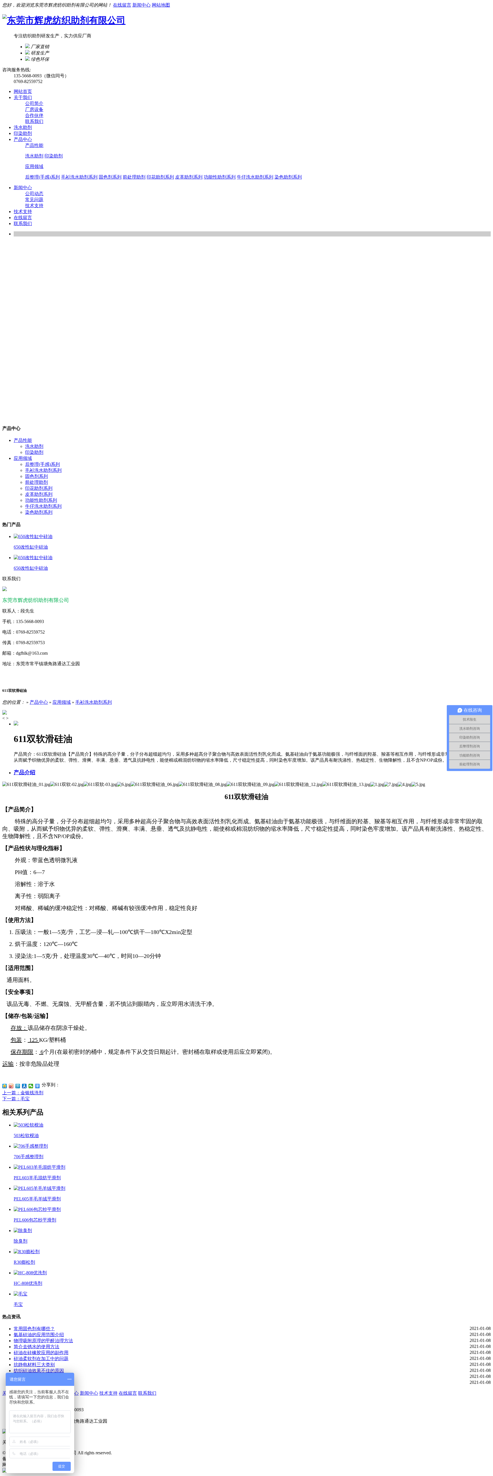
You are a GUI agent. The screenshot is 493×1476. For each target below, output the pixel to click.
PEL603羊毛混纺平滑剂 (37, 1177)
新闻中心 (141, 5)
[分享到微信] (31, 1086)
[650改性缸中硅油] (33, 536)
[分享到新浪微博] (11, 1086)
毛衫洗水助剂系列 (79, 177)
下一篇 (16, 1098)
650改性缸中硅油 (31, 547)
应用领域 (34, 166)
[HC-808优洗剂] (30, 1272)
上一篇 (22, 1092)
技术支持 (34, 205)
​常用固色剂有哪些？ (34, 1328)
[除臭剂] (23, 1230)
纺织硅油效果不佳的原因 (39, 1370)
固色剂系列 (110, 177)
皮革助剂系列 (189, 177)
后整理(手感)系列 (42, 177)
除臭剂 (20, 1241)
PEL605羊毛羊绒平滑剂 (37, 1198)
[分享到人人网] (24, 1086)
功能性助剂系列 (220, 177)
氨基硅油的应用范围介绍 (39, 1334)
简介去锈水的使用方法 (36, 1346)
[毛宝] (20, 1293)
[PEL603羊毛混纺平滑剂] (39, 1167)
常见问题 (34, 199)
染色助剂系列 (288, 177)
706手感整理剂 (28, 1156)
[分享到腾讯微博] (17, 1086)
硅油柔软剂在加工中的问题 (41, 1358)
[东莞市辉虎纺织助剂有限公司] (64, 20)
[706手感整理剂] (31, 1146)
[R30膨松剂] (27, 1251)
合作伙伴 (34, 115)
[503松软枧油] (28, 1125)
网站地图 (161, 5)
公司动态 (34, 193)
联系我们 (34, 121)
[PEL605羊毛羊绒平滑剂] (39, 1188)
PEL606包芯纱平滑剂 (35, 1220)
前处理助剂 (134, 177)
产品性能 (34, 145)
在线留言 (122, 5)
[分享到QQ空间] (4, 1086)
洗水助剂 (34, 155)
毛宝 (18, 1304)
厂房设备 (34, 109)
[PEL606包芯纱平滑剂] (37, 1209)
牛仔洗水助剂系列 (255, 177)
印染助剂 (54, 155)
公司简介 (34, 103)
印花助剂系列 (160, 177)
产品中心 (39, 702)
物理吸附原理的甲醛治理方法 (43, 1340)
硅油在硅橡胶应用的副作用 (41, 1352)
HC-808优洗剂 (28, 1283)
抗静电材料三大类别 (34, 1364)
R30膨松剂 (24, 1262)
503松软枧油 (26, 1135)
